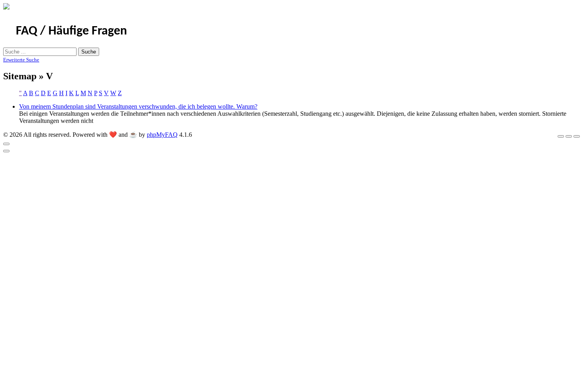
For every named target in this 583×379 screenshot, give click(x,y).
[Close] (6, 144)
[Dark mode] (569, 136)
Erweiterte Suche (21, 60)
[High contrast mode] (576, 136)
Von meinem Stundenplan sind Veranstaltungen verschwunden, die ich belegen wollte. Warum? (138, 106)
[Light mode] (561, 136)
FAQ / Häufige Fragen (71, 31)
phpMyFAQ (162, 134)
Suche (88, 52)
